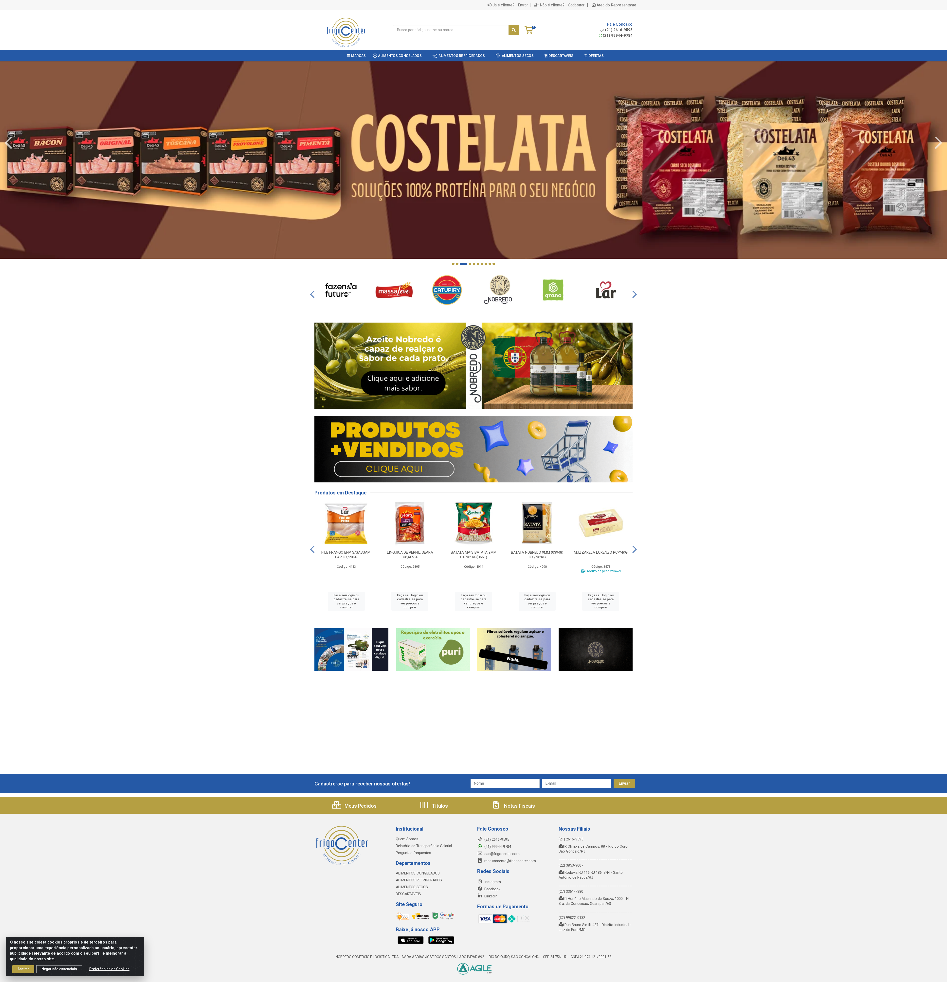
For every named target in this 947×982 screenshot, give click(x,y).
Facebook (491, 889)
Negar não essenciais (59, 969)
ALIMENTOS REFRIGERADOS (419, 880)
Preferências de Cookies (109, 969)
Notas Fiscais (519, 806)
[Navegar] (8, 142)
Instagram (492, 882)
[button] (453, 264)
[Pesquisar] (514, 30)
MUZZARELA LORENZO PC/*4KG (601, 552)
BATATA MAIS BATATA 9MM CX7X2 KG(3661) (473, 554)
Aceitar (23, 969)
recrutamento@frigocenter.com (510, 861)
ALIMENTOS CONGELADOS (418, 873)
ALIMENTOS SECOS (412, 887)
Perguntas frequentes (413, 853)
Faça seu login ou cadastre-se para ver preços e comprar (346, 601)
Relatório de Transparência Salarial (424, 846)
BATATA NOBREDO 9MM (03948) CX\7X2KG (537, 554)
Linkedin (490, 896)
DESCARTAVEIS (408, 894)
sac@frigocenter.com (502, 854)
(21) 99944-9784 (618, 35)
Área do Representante (616, 5)
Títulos (439, 806)
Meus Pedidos (360, 806)
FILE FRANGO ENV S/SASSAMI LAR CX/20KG (346, 554)
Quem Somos (407, 839)
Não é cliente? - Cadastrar (562, 5)
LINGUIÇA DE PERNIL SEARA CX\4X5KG (410, 554)
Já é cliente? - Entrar (510, 5)
